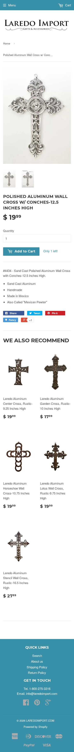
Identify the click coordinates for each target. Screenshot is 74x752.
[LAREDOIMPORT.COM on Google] (48, 703)
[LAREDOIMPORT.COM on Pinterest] (37, 703)
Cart (67, 5)
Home (6, 43)
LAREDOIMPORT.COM (40, 720)
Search (37, 655)
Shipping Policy (37, 667)
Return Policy (37, 672)
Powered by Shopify (35, 727)
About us (37, 661)
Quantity (8, 231)
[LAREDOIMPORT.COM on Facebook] (26, 703)
